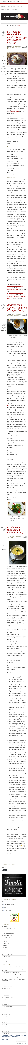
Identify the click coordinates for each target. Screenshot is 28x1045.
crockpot (2, 60)
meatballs (4, 66)
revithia (2, 330)
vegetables (4, 74)
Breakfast (5, 926)
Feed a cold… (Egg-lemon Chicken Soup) (15, 530)
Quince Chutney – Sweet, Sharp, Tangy (11, 977)
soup (5, 72)
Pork (13, 47)
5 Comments (24, 315)
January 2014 (6, 1029)
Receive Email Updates (9, 864)
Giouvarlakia (3, 63)
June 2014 (5, 1022)
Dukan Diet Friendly (7, 935)
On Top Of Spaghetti (15, 46)
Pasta (5, 952)
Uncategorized (6, 961)
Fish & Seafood (6, 937)
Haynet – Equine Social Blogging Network (11, 1012)
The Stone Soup (6, 1004)
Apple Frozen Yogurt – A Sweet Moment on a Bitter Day (13, 974)
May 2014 (5, 1024)
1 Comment (25, 537)
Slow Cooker (17, 47)
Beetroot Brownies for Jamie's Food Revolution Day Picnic (14, 966)
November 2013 (6, 1033)
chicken (2, 549)
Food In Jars (6, 990)
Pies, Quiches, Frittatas (8, 954)
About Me (3, 6)
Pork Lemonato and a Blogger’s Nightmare (11, 972)
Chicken (9, 537)
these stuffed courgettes (13, 111)
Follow (5, 870)
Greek (2, 65)
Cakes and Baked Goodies (8, 928)
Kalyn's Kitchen (6, 995)
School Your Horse (7, 1016)
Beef (8, 47)
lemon (4, 65)
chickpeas (4, 325)
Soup (8, 48)
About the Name (11, 6)
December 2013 (6, 1031)
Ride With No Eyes (7, 1014)
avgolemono (3, 547)
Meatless (9, 315)
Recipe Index (20, 6)
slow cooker (3, 71)
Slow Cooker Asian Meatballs (13, 289)
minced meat (3, 68)
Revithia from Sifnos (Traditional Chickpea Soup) (17, 307)
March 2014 (6, 1026)
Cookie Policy (5, 1039)
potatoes (4, 69)
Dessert (5, 930)
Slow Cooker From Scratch (8, 997)
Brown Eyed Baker (7, 988)
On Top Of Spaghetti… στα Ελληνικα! (9, 9)
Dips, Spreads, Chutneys (8, 933)
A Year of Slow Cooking (8, 986)
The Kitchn (5, 999)
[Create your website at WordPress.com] (14, 1)
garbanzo (4, 328)
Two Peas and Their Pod (8, 1006)
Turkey (5, 947)
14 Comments (24, 47)
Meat (11, 47)
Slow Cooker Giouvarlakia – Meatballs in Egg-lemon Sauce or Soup (17, 37)
